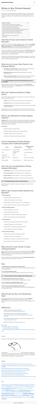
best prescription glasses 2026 (27, 384)
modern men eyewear (24, 390)
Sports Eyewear (13, 397)
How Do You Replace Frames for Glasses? (11, 328)
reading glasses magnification (8, 395)
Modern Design (9, 390)
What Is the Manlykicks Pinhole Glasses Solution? (11, 28)
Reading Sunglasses (19, 395)
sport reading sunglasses (7, 397)
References (5, 36)
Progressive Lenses (7, 393)
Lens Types (9, 386)
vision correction (15, 326)
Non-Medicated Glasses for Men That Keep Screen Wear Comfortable (15, 368)
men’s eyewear (5, 388)
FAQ (3, 34)
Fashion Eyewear (26, 385)
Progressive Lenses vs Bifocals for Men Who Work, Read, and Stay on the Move (16, 363)
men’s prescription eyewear (26, 388)
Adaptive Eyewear (14, 384)
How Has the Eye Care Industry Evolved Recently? (11, 24)
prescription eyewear (7, 326)
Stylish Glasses (24, 397)
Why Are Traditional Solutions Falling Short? (10, 26)
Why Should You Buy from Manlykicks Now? (11, 35)
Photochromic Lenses (16, 391)
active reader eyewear (8, 384)
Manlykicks (3, 338)
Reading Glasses (28, 393)
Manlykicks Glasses (7, 2)
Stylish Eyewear (18, 397)
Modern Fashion (16, 390)
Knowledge (5, 325)
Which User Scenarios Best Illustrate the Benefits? (11, 31)
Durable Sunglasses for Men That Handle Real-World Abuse (13, 374)
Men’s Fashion (13, 388)
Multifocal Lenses (31, 390)
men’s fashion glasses (20, 388)
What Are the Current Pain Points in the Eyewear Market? (13, 25)
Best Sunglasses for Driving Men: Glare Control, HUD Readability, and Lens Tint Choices (18, 376)
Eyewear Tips (13, 385)
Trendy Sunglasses (28, 397)
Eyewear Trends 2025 (19, 385)
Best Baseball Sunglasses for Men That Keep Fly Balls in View (13, 371)
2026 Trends (3, 384)
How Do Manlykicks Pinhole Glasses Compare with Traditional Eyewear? (15, 29)
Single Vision (26, 395)
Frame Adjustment (31, 385)
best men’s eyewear (20, 384)
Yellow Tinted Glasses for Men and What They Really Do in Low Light (14, 373)
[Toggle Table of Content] (27, 23)
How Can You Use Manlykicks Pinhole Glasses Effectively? (13, 30)
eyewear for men (8, 385)
